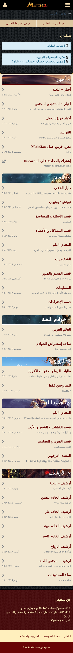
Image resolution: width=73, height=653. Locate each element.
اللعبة (60, 177)
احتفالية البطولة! (56, 45)
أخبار (61, 79)
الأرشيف (57, 472)
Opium (55, 620)
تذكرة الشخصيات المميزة (50, 57)
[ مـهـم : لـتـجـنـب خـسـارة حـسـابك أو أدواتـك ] (38, 61)
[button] (67, 5)
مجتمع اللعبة (53, 402)
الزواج (59, 360)
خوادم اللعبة (54, 319)
